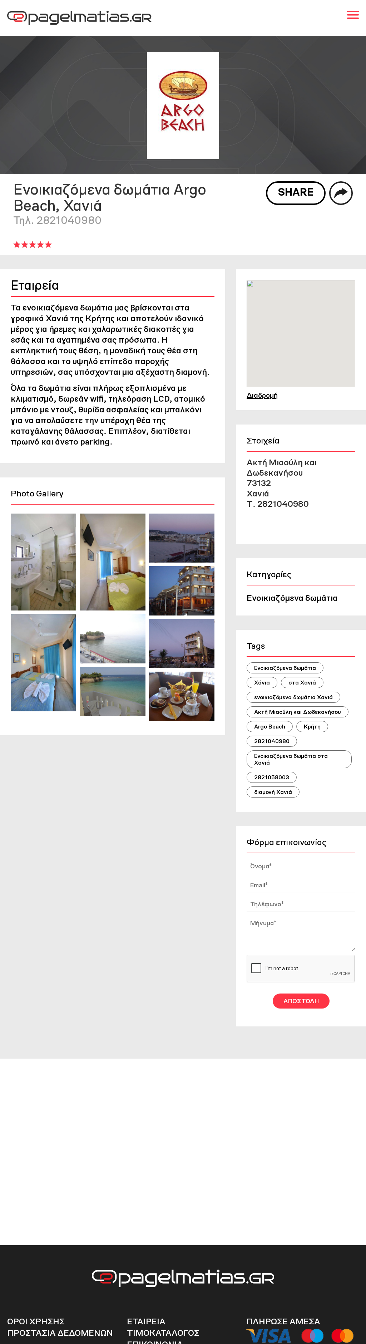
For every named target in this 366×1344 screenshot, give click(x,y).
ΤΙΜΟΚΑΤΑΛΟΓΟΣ (163, 1333)
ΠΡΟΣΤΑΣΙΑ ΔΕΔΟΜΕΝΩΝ (60, 1333)
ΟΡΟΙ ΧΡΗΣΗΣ (36, 1321)
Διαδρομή (262, 395)
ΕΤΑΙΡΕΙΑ (146, 1321)
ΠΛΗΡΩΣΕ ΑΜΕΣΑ (283, 1321)
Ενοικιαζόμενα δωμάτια (292, 598)
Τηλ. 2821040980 (57, 220)
